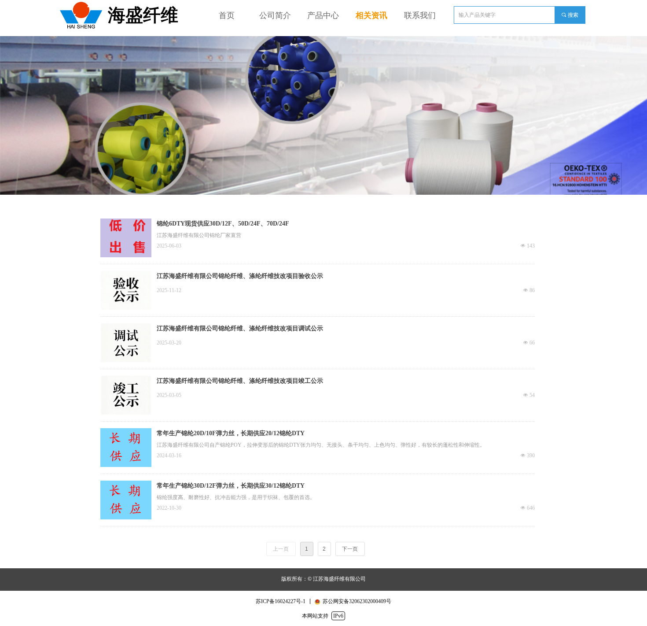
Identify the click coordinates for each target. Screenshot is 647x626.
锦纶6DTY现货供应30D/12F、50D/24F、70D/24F (223, 223)
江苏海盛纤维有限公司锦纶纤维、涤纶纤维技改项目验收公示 (240, 276)
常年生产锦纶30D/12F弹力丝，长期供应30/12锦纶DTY (231, 485)
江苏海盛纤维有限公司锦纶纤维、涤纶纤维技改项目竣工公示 (240, 381)
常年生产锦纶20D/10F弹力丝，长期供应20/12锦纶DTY (231, 433)
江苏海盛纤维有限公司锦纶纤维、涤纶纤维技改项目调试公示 (240, 328)
